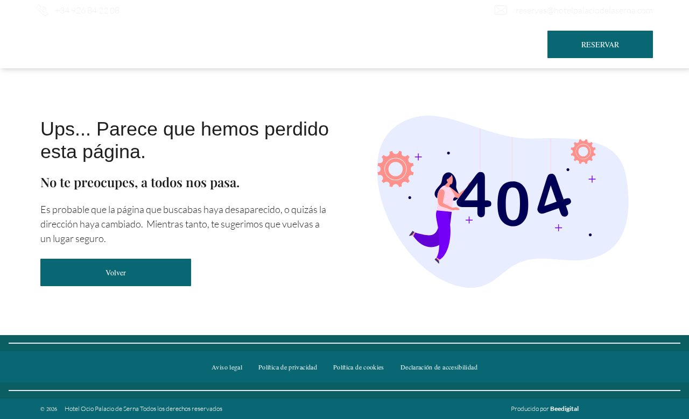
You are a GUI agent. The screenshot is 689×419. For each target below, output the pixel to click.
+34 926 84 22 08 (87, 10)
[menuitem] (190, 37)
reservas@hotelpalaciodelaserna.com (584, 10)
